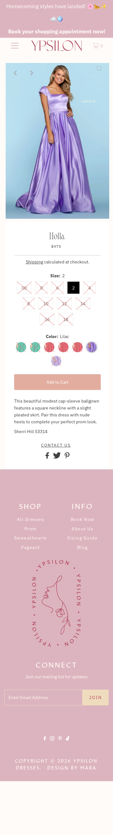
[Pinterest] (60, 743)
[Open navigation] (14, 46)
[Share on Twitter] (57, 457)
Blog (82, 547)
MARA (88, 768)
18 (65, 319)
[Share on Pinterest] (67, 457)
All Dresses (31, 519)
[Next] (31, 73)
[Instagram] (52, 743)
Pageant (30, 547)
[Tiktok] (67, 743)
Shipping (34, 262)
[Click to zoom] (99, 73)
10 (45, 304)
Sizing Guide (82, 538)
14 (82, 304)
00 (24, 288)
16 (47, 319)
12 (64, 304)
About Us (82, 529)
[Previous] (16, 73)
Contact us (56, 445)
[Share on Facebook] (48, 457)
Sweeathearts (30, 538)
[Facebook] (45, 743)
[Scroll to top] (100, 822)
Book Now (82, 519)
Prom (30, 529)
